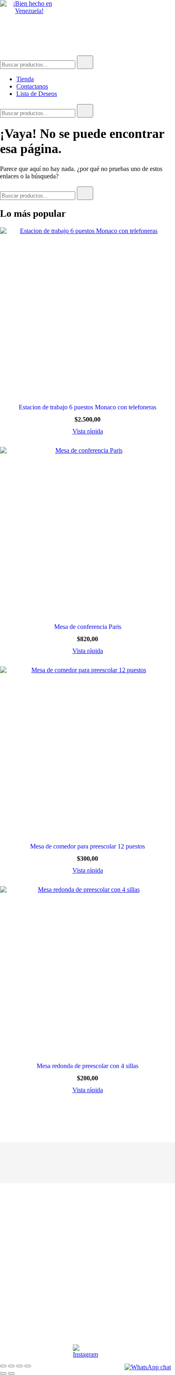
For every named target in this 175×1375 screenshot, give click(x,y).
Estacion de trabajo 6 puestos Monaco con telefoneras (87, 407)
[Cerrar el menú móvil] (159, 17)
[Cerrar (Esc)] (27, 1366)
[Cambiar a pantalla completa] (11, 1366)
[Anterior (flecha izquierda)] (3, 1373)
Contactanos (32, 86)
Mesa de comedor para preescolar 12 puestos (87, 846)
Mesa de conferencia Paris (87, 626)
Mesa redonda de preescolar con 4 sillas (87, 1065)
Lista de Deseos (36, 93)
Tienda (25, 79)
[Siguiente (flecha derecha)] (11, 1373)
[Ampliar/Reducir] (3, 1366)
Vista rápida (87, 431)
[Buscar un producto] (41, 35)
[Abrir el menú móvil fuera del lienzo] (171, 7)
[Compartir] (19, 1366)
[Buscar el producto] (85, 62)
